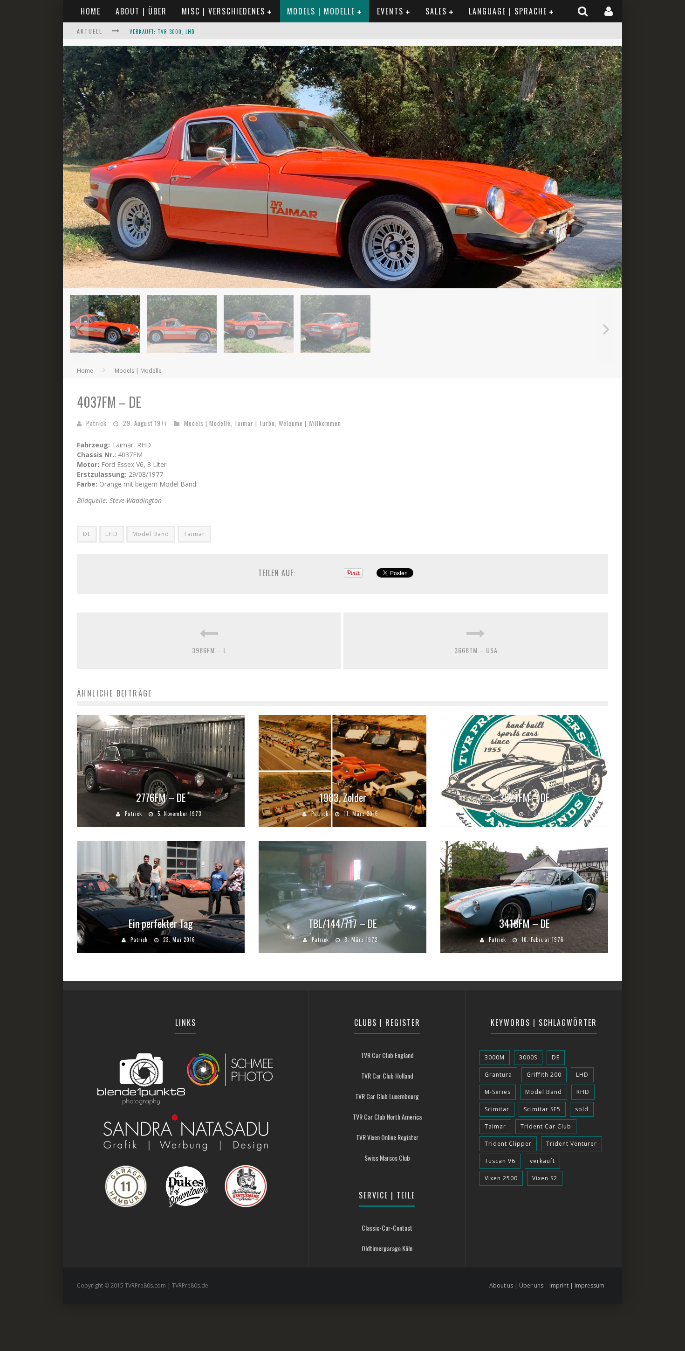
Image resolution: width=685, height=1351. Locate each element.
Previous (79, 328)
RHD (582, 1092)
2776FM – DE (161, 797)
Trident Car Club (546, 1126)
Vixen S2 (544, 1178)
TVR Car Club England (387, 1055)
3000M (495, 1057)
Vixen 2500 (501, 1178)
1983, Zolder (342, 797)
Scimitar (497, 1109)
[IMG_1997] (342, 285)
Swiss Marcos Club (387, 1158)
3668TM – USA (476, 650)
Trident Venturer (571, 1144)
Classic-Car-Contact (387, 1228)
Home (91, 11)
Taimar (194, 534)
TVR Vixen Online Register (387, 1137)
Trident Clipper (508, 1144)
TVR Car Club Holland (387, 1075)
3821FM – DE (524, 797)
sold (582, 1109)
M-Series (498, 1092)
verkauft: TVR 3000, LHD (162, 31)
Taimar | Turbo (254, 423)
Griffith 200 (544, 1075)
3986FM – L (209, 650)
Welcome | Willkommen (310, 423)
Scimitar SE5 (542, 1109)
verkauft (542, 1161)
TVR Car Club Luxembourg (387, 1096)
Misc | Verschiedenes (223, 11)
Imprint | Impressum (576, 1285)
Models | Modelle (321, 11)
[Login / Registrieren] (609, 11)
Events (390, 11)
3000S (528, 1057)
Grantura (498, 1075)
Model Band (150, 534)
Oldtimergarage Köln (387, 1248)
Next (605, 328)
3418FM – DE (524, 923)
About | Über (141, 11)
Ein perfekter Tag (161, 923)
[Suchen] (584, 11)
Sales (436, 11)
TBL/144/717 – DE (342, 923)
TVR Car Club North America (387, 1116)
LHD (111, 534)
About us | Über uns (516, 1285)
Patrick (96, 423)
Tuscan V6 (500, 1161)
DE (87, 534)
